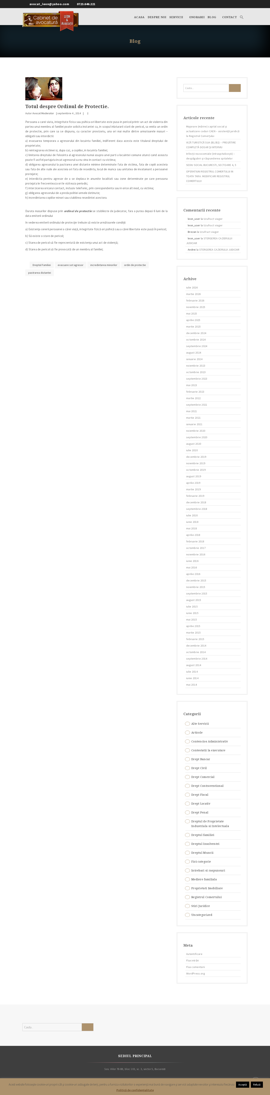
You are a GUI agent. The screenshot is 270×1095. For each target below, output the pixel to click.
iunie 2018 (192, 522)
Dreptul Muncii (202, 852)
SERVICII (176, 17)
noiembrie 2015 (195, 587)
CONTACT (229, 17)
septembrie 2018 (196, 509)
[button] (242, 16)
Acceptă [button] (242, 1084)
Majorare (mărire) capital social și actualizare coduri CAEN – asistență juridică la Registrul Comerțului (212, 131)
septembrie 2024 (196, 346)
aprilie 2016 (193, 574)
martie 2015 (193, 632)
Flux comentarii (195, 967)
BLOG (212, 17)
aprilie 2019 (193, 483)
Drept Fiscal (200, 794)
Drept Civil (199, 768)
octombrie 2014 (196, 652)
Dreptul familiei (202, 835)
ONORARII (197, 17)
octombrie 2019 (196, 470)
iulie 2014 (192, 671)
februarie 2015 (195, 639)
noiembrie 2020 (195, 430)
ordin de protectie (135, 265)
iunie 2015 (192, 613)
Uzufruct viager (213, 219)
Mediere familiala (204, 879)
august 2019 (193, 476)
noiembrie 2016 (195, 554)
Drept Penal (199, 812)
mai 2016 (191, 567)
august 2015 (193, 600)
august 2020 (193, 443)
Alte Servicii (200, 723)
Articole (197, 732)
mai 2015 (191, 619)
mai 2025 (191, 313)
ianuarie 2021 (194, 424)
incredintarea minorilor (103, 265)
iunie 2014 (192, 678)
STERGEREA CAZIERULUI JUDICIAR (219, 249)
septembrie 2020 (196, 437)
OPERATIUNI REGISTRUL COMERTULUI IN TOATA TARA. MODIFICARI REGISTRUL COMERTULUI (209, 176)
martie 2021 (193, 417)
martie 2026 (193, 294)
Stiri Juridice (200, 906)
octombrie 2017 (196, 548)
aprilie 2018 (193, 535)
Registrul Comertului (206, 897)
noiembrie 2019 (195, 463)
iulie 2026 (192, 287)
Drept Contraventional (207, 785)
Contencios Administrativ (209, 741)
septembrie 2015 (196, 593)
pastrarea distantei (39, 272)
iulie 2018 (192, 515)
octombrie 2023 (196, 372)
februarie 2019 (195, 496)
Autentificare (194, 954)
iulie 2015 (192, 606)
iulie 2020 (192, 450)
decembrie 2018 (196, 502)
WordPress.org (195, 973)
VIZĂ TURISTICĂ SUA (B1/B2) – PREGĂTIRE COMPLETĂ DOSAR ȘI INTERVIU (211, 145)
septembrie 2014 (196, 658)
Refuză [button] (257, 1084)
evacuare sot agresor (70, 265)
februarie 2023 (195, 391)
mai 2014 (191, 684)
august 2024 (193, 352)
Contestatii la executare (208, 750)
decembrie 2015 (196, 580)
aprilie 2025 (193, 320)
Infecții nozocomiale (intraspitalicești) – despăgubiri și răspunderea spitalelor (210, 156)
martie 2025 (193, 326)
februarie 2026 (195, 300)
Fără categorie (201, 861)
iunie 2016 (192, 561)
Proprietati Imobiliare (207, 888)
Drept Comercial (203, 777)
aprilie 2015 (193, 626)
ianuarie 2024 (194, 359)
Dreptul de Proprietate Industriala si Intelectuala (210, 824)
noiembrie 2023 (195, 365)
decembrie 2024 (196, 333)
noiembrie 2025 (195, 307)
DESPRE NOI (157, 17)
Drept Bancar (200, 759)
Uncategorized (201, 914)
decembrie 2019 (196, 457)
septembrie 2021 (196, 404)
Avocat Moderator (43, 113)
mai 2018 (191, 528)
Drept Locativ (200, 803)
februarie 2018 (195, 541)
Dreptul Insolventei (205, 843)
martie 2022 (193, 398)
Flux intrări (192, 960)
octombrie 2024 (196, 339)
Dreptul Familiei (42, 265)
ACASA (139, 17)
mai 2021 (191, 411)
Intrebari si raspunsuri (208, 870)
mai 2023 (191, 385)
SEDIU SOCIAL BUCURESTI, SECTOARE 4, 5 (211, 165)
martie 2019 (193, 489)
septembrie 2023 (196, 378)
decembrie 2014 (196, 645)
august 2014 (193, 665)
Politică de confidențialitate (135, 1090)
